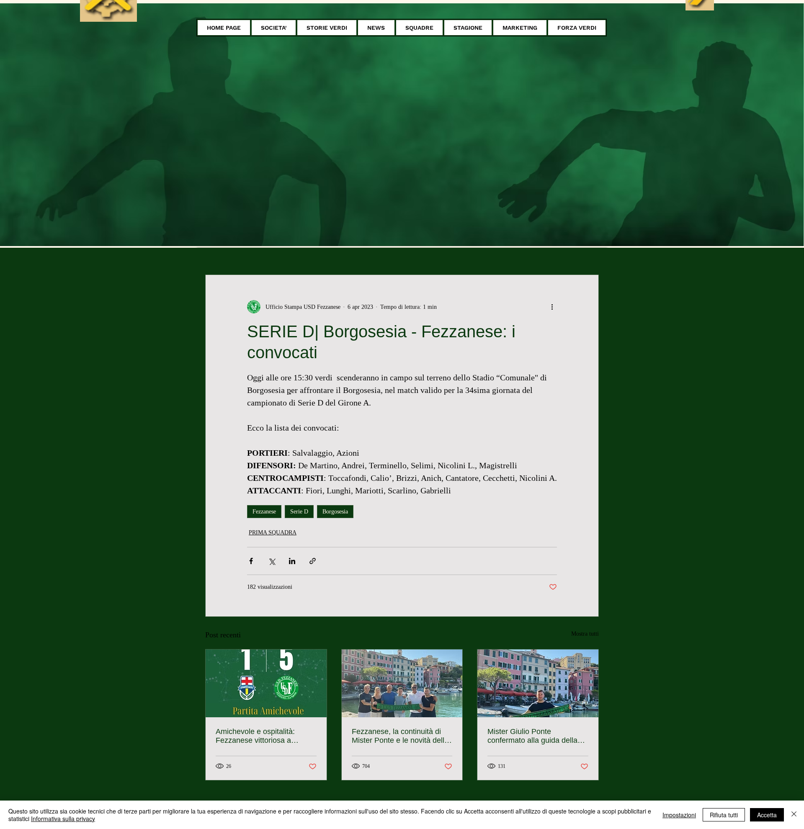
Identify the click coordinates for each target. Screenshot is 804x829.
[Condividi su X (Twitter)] (272, 561)
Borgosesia (335, 511)
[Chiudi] (794, 814)
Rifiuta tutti (724, 815)
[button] (273, 27)
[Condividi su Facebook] (251, 561)
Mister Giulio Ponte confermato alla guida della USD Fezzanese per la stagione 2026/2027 (532, 736)
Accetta (767, 815)
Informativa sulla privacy (63, 818)
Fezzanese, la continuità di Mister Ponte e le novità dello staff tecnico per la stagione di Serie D (401, 736)
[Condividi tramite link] (313, 561)
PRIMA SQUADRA (272, 532)
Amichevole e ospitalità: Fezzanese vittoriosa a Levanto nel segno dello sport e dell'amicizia (265, 736)
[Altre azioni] (552, 307)
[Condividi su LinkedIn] (292, 561)
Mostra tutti (585, 634)
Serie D (299, 511)
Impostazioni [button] (679, 815)
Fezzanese (264, 511)
